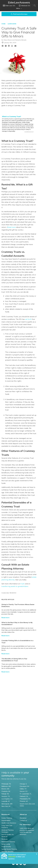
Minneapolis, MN (6, 804)
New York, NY (5, 806)
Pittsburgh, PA (6, 784)
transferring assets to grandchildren (14, 586)
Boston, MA (5, 789)
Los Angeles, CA (6, 799)
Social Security (6, 846)
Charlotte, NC (5, 791)
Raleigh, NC (5, 794)
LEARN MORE (12, 24)
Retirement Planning (8, 841)
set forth (28, 319)
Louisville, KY (5, 801)
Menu (18, 8)
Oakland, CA (24, 796)
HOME (3, 24)
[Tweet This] (6, 46)
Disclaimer (23, 818)
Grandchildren (6, 820)
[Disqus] (19, 697)
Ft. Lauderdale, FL (25, 794)
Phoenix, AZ (24, 801)
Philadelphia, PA (25, 799)
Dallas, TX (23, 789)
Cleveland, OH (24, 786)
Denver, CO (23, 791)
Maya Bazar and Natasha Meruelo (15, 40)
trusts (22, 584)
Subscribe (11, 857)
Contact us (23, 820)
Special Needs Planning (9, 849)
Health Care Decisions (8, 823)
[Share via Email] (15, 46)
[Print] (12, 46)
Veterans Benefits (7, 851)
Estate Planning (6, 818)
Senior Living (5, 844)
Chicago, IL (23, 784)
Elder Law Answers (19, 2)
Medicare (4, 839)
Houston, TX (5, 796)
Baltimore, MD (6, 786)
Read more (11, 227)
